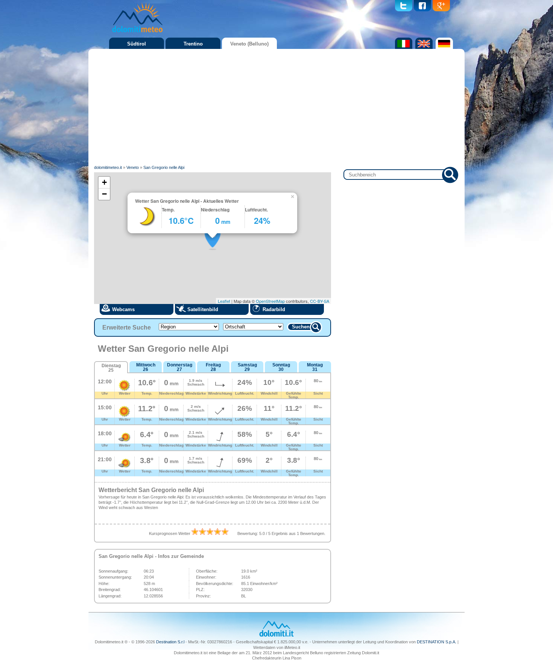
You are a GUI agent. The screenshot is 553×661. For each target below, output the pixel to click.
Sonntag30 (281, 367)
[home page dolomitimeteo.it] (137, 33)
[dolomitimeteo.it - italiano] (402, 47)
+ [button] (104, 182)
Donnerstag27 (179, 367)
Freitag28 (213, 367)
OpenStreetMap (270, 301)
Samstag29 (247, 367)
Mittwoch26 (145, 367)
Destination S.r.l (170, 642)
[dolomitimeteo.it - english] (423, 47)
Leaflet (224, 301)
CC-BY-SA (319, 301)
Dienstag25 (111, 367)
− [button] (104, 194)
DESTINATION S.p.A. (436, 642)
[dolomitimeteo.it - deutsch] (443, 47)
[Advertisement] (276, 107)
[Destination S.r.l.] (276, 636)
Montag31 (315, 367)
